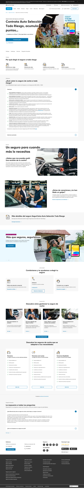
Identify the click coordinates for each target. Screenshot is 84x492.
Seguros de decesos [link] (9, 467)
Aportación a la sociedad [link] (47, 470)
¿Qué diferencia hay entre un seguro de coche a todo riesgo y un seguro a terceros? (24, 411)
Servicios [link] (18, 51)
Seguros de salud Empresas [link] (11, 475)
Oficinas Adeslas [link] (27, 463)
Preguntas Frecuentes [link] (28, 467)
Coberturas (9, 89)
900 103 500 (64, 1)
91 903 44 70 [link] (75, 5)
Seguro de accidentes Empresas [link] (11, 479)
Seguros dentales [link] (9, 463)
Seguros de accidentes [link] (10, 465)
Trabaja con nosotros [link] (46, 474)
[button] (17, 39)
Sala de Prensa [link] (45, 472)
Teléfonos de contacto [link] (28, 461)
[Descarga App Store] (73, 449)
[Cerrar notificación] (77, 1)
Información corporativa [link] (47, 468)
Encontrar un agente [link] (28, 465)
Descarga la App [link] (27, 468)
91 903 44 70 (34, 287)
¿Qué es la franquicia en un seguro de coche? (16, 428)
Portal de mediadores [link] (65, 461)
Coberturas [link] (13, 51)
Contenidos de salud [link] (46, 461)
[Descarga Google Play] (65, 449)
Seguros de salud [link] (9, 461)
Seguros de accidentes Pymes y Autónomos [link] (13, 477)
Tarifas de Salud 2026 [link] (28, 470)
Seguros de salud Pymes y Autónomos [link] (12, 474)
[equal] (44, 450)
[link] (10, 5)
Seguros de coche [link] (9, 468)
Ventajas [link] (7, 51)
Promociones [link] (45, 477)
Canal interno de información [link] (48, 475)
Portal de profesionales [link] (65, 463)
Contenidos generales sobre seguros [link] (49, 463)
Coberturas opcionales (11, 135)
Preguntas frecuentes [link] (25, 51)
